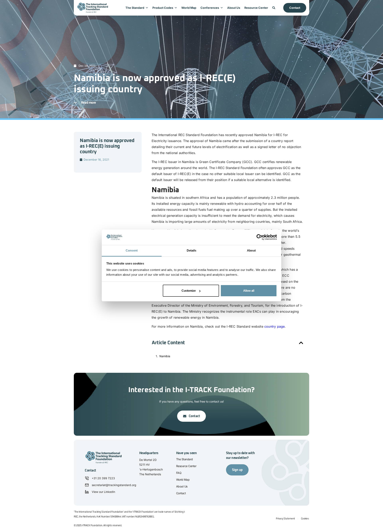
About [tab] (251, 250)
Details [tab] (191, 250)
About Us (233, 7)
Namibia (164, 356)
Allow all (248, 290)
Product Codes (162, 7)
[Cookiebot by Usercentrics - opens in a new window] (259, 237)
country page (274, 326)
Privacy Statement (285, 519)
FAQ (179, 472)
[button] (301, 342)
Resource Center (256, 7)
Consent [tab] (132, 250)
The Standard (134, 7)
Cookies (305, 519)
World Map (188, 7)
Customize (189, 290)
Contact (294, 7)
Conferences (209, 7)
